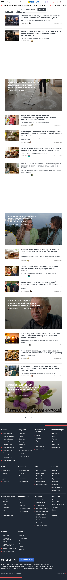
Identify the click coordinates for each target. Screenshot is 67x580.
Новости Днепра (8, 439)
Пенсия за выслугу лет (8, 552)
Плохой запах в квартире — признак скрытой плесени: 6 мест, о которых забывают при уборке (41, 166)
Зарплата (22, 433)
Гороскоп (55, 470)
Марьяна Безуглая (41, 523)
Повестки (22, 500)
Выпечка (21, 535)
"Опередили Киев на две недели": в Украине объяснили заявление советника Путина (40, 17)
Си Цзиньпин (40, 505)
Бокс (53, 436)
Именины (55, 515)
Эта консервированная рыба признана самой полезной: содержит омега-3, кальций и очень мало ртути (41, 133)
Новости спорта (57, 430)
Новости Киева (7, 433)
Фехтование (56, 447)
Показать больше (30, 418)
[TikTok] (60, 2)
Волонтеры (6, 513)
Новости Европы (41, 470)
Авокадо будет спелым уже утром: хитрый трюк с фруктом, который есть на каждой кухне (40, 252)
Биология (5, 476)
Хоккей (54, 442)
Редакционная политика (41, 564)
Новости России (41, 476)
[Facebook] (45, 2)
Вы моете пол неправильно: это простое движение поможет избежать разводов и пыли (24, 84)
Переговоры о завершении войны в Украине (17, 5)
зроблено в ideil (61, 573)
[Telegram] (50, 2)
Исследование (23, 481)
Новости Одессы (8, 442)
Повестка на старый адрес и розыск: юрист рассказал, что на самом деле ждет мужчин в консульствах (41, 368)
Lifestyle (54, 466)
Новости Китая (40, 481)
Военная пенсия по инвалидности (8, 544)
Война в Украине (8, 496)
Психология (22, 479)
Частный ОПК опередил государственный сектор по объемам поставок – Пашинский (24, 303)
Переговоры (6, 507)
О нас (3, 564)
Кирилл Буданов (41, 514)
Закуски (21, 549)
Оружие (5, 510)
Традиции (55, 507)
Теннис (54, 439)
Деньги (38, 435)
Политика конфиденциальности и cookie (19, 564)
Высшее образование (25, 450)
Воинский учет (23, 511)
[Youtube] (53, 2)
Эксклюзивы (56, 5)
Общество (22, 430)
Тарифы (38, 444)
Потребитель (56, 473)
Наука (3, 466)
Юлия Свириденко (41, 525)
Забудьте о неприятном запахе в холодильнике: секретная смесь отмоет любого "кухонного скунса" (38, 118)
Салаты (21, 546)
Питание (21, 473)
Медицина (22, 444)
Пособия (21, 453)
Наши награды (40, 566)
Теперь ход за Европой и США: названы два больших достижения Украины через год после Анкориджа (40, 336)
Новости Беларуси (41, 484)
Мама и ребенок (24, 470)
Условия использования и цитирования (13, 566)
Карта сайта (16, 568)
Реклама (30, 566)
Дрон (4, 479)
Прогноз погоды (24, 456)
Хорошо (41, 9)
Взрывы (5, 504)
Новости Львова (8, 444)
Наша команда (5, 568)
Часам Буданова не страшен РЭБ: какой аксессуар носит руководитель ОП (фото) (39, 283)
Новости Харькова (8, 436)
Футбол (54, 433)
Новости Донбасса (8, 455)
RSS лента (48, 568)
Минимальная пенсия (9, 548)
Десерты (21, 544)
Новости (4, 430)
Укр (65, 2)
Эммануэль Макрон (42, 508)
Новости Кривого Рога (8, 451)
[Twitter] (55, 2)
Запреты (55, 510)
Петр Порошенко (41, 517)
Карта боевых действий (7, 500)
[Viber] (47, 2)
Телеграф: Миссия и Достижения (33, 568)
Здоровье (22, 466)
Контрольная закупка (41, 5)
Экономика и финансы (39, 430)
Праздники (55, 496)
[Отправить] (20, 2)
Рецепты (21, 531)
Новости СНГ (40, 479)
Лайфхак (55, 484)
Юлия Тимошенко (41, 520)
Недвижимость (40, 441)
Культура (55, 481)
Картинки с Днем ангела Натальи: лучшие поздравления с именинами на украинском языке (24, 388)
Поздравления (56, 490)
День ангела (56, 513)
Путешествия (56, 479)
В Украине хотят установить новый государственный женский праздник (22, 218)
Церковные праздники (55, 500)
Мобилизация (23, 496)
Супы (20, 541)
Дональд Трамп (40, 502)
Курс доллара (40, 446)
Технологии (6, 470)
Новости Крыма (7, 457)
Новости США (40, 473)
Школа (21, 447)
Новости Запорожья (9, 447)
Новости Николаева (9, 460)
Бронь (21, 502)
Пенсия (4, 531)
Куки (32, 9)
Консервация (23, 538)
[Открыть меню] (2, 2)
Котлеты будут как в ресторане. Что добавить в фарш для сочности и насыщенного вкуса (41, 149)
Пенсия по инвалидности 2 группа (7, 539)
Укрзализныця (40, 449)
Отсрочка (22, 505)
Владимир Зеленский (42, 500)
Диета (21, 476)
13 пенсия (6, 535)
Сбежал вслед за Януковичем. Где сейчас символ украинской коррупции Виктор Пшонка (39, 269)
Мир (36, 466)
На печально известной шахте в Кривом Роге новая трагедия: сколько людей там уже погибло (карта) (41, 33)
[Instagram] (58, 2)
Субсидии (22, 442)
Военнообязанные (24, 508)
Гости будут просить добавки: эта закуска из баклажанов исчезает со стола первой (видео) (41, 352)
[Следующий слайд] (65, 5)
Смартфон (6, 481)
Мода (54, 476)
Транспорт (39, 438)
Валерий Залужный (42, 511)
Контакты (50, 566)
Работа (21, 436)
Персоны (38, 496)
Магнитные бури (57, 487)
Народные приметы (58, 504)
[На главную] (33, 2)
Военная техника (8, 515)
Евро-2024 (55, 444)
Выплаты (22, 439)
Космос (5, 473)
